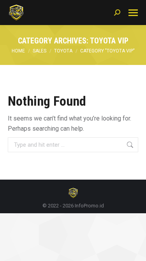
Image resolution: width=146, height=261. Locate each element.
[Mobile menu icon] (133, 13)
